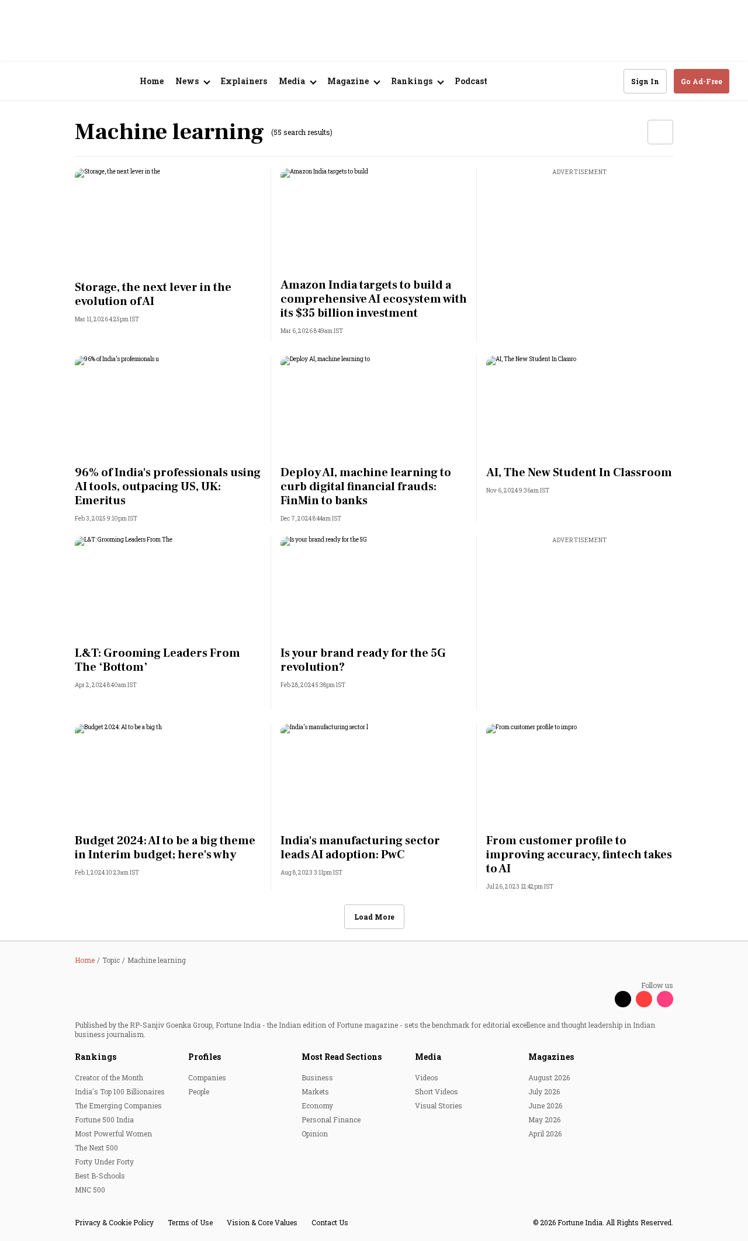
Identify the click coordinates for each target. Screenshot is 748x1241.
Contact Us (329, 1222)
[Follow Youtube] (644, 999)
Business (317, 1077)
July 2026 (544, 1091)
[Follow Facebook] (602, 999)
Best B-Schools (100, 1175)
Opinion (315, 1133)
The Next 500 (96, 1147)
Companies (207, 1077)
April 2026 (545, 1133)
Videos (426, 1077)
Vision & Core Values (262, 1222)
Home (152, 80)
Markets (315, 1091)
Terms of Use (190, 1222)
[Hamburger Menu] (26, 81)
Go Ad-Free (701, 81)
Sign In (645, 81)
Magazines (551, 1056)
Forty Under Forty (104, 1161)
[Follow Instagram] (665, 999)
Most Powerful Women (113, 1133)
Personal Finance (331, 1119)
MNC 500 (90, 1189)
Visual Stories (438, 1105)
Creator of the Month (109, 1077)
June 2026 (545, 1105)
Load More (374, 916)
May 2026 (544, 1119)
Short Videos (436, 1091)
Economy (317, 1105)
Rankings (95, 1056)
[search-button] (607, 81)
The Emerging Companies (118, 1105)
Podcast (471, 80)
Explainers (244, 80)
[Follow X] (623, 999)
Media (428, 1056)
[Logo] (81, 81)
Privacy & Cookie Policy (114, 1222)
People (198, 1091)
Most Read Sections (342, 1056)
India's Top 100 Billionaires (120, 1091)
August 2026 (549, 1077)
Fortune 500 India (104, 1119)
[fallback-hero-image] (168, 220)
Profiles (204, 1056)
